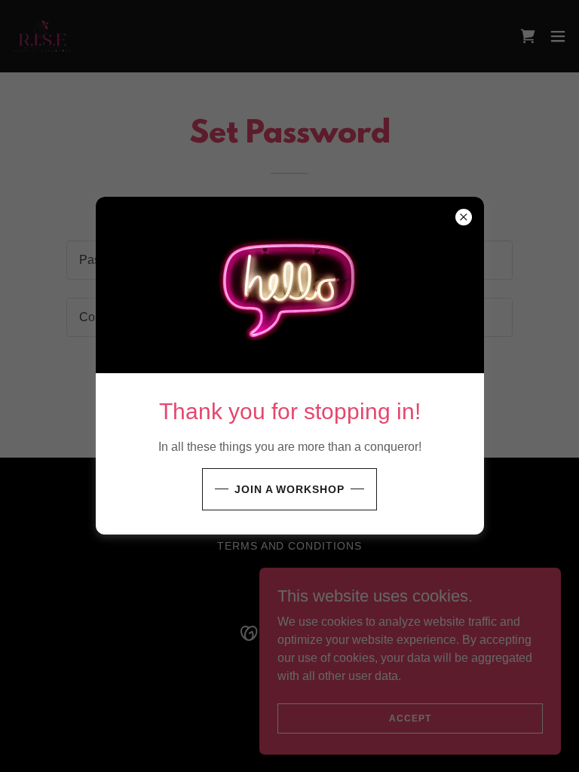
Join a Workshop (289, 489)
